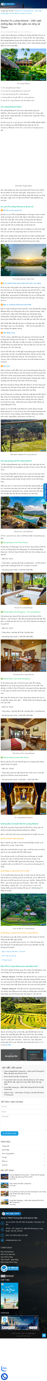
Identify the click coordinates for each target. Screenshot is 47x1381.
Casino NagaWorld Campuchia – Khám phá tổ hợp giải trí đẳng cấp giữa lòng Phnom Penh (24, 1072)
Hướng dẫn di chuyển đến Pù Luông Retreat (18, 97)
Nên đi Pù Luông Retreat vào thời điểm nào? (19, 100)
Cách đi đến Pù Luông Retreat (23, 928)
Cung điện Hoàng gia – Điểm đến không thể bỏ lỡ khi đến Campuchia (24, 1088)
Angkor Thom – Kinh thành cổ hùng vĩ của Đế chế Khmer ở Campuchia (24, 1094)
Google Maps (27, 186)
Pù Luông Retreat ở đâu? (12, 88)
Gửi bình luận (10, 1133)
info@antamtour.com (13, 1240)
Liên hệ (4, 1165)
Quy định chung (7, 1257)
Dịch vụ (4, 1161)
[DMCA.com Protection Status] (7, 1276)
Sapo (28, 1336)
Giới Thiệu (5, 1150)
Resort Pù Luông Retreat (23, 608)
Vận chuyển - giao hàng (9, 1259)
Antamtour (4, 128)
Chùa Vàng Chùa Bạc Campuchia (16, 1076)
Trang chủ (5, 1146)
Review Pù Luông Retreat (23, 531)
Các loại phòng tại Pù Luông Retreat (16, 94)
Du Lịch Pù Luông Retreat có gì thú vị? (16, 91)
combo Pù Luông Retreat (24, 128)
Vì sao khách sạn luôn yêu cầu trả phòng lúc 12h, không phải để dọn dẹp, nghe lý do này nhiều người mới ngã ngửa (24, 1082)
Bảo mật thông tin (7, 1252)
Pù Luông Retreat (7, 40)
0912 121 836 (23, 1235)
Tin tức (4, 1157)
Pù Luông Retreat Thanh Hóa (23, 279)
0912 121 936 (11, 1235)
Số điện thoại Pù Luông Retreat (12, 122)
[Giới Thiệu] (23, 1296)
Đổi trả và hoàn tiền (8, 1254)
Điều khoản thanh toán (9, 1262)
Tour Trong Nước (8, 1153)
